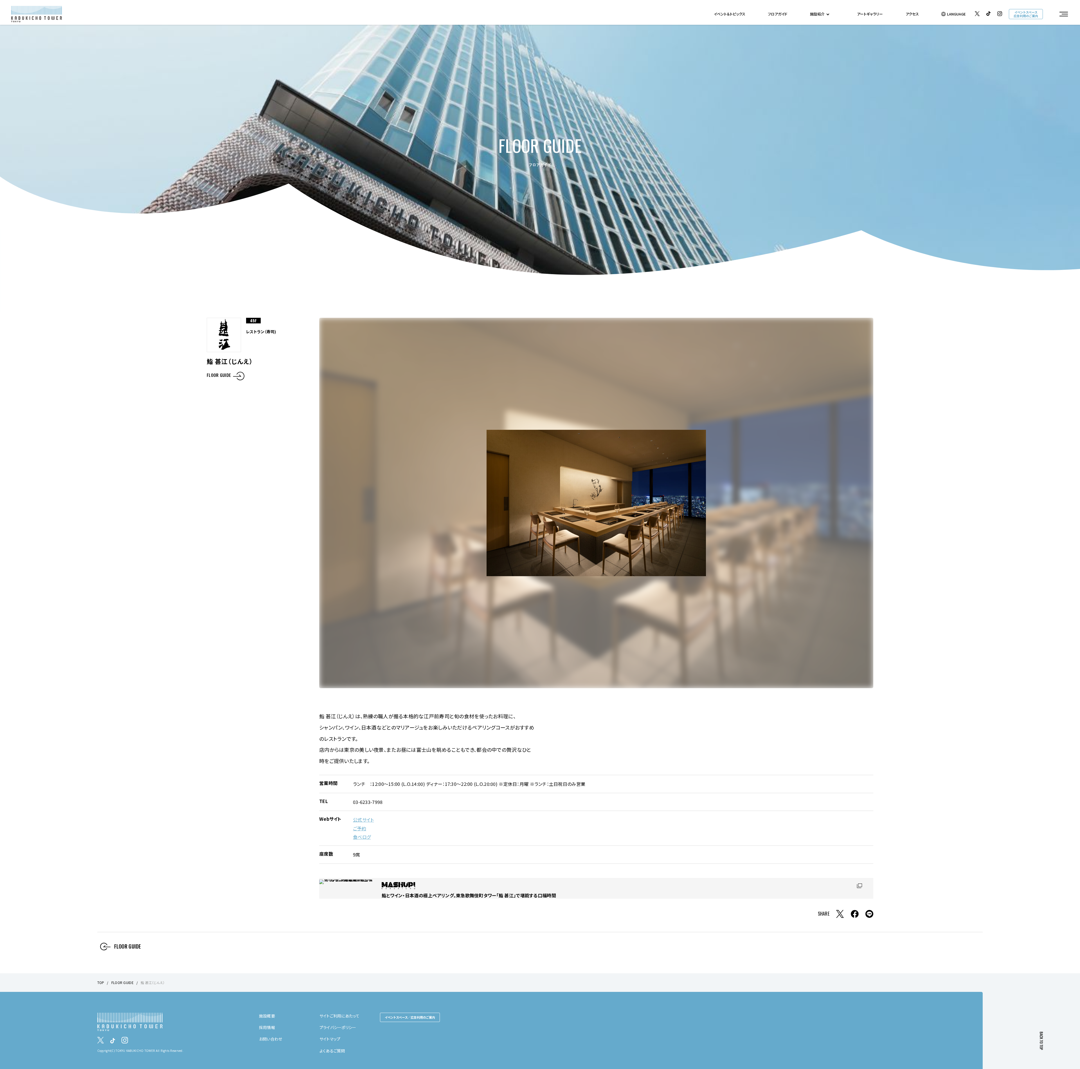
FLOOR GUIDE (219, 375)
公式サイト (363, 819)
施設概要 (267, 1016)
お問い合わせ (270, 1039)
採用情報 (267, 1027)
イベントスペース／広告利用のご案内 (410, 1017)
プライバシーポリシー (338, 1027)
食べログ (362, 836)
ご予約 (359, 828)
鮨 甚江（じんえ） (153, 982)
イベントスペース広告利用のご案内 (1026, 14)
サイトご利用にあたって (339, 1016)
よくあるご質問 (332, 1051)
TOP (100, 982)
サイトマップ (330, 1039)
